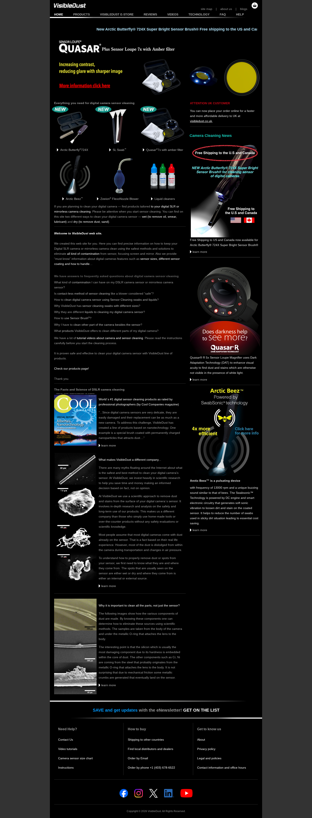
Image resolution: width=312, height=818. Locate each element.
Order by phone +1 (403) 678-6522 (151, 767)
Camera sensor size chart (75, 758)
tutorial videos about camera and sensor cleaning (110, 338)
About (201, 739)
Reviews (150, 14)
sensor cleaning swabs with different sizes (110, 305)
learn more (107, 445)
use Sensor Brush (77, 318)
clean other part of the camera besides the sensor (107, 324)
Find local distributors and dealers (150, 749)
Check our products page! (71, 368)
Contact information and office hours (221, 767)
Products (81, 14)
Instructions (66, 767)
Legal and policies (209, 758)
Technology (198, 14)
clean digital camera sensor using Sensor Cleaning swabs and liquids (110, 299)
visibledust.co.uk (201, 121)
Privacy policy (206, 749)
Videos (172, 14)
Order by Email (138, 758)
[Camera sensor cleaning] (68, 10)
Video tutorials (67, 749)
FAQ (223, 14)
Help (240, 14)
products (68, 330)
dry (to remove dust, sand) (91, 221)
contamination (81, 282)
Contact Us (65, 739)
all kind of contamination (83, 253)
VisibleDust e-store (117, 14)
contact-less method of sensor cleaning (83, 293)
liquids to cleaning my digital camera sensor (114, 312)
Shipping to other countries (146, 739)
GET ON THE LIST (201, 710)
